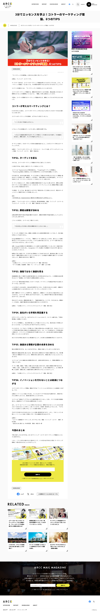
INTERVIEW (91, 169)
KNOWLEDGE (16, 69)
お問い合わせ (11, 609)
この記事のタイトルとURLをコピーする (48, 494)
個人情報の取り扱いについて (49, 589)
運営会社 (4, 609)
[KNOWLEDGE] (54, 4)
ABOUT (35, 605)
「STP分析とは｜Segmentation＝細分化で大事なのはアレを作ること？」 (32, 198)
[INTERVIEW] (35, 4)
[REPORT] (44, 4)
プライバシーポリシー (21, 609)
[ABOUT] (63, 4)
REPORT (91, 103)
